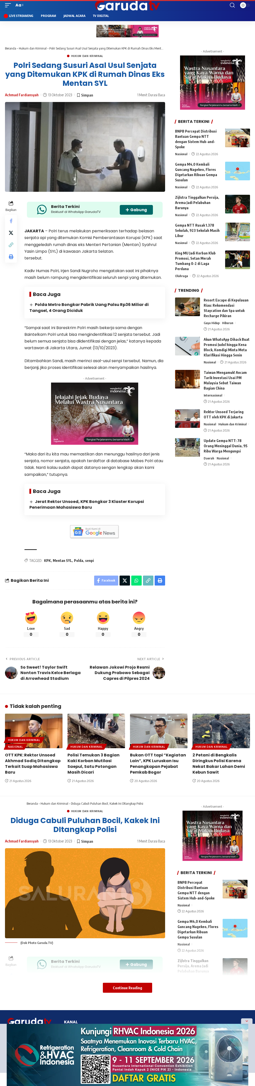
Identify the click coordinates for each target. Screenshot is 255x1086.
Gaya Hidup (212, 323)
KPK (47, 560)
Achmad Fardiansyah (22, 95)
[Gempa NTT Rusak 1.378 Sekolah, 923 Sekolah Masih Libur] (237, 232)
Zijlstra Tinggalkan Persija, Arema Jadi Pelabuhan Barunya (197, 202)
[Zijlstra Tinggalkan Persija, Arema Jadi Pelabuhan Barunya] (237, 204)
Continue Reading (127, 988)
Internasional (213, 395)
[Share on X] (11, 233)
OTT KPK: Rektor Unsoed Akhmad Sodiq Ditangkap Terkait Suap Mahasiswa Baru (33, 763)
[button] (9, 5)
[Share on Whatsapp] (136, 581)
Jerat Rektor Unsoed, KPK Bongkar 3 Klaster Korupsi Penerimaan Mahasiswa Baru (86, 504)
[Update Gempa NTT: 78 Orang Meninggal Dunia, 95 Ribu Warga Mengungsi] (187, 447)
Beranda (10, 48)
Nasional (181, 154)
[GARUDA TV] (127, 5)
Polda (78, 560)
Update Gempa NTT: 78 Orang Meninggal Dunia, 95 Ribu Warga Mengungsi (226, 446)
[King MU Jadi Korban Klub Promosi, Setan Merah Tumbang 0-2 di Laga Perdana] (237, 259)
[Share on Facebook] (11, 221)
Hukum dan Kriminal (33, 48)
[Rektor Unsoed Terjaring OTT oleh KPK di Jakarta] (187, 418)
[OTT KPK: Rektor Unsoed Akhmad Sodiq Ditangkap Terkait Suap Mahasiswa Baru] (34, 731)
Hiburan (227, 323)
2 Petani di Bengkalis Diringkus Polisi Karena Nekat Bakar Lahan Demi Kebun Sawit (218, 763)
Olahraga (181, 276)
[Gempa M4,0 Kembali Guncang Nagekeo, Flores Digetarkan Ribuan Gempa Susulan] (237, 171)
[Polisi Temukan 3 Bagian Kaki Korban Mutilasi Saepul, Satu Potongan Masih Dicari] (96, 731)
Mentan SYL (62, 560)
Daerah (209, 458)
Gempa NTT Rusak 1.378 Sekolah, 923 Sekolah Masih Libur (197, 230)
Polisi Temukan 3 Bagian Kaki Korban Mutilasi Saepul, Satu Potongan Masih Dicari (93, 763)
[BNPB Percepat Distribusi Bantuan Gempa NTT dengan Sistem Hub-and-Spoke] (237, 138)
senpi (89, 560)
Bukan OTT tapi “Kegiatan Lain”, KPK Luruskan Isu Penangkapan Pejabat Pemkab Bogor (158, 763)
